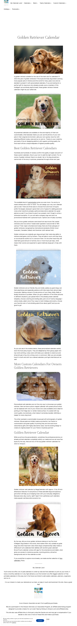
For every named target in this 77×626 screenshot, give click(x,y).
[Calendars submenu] (31, 3)
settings (14, 622)
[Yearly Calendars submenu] (51, 3)
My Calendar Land (16, 3)
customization (32, 202)
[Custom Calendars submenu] (65, 3)
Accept (40, 620)
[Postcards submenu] (19, 9)
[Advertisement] (38, 22)
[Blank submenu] (37, 3)
